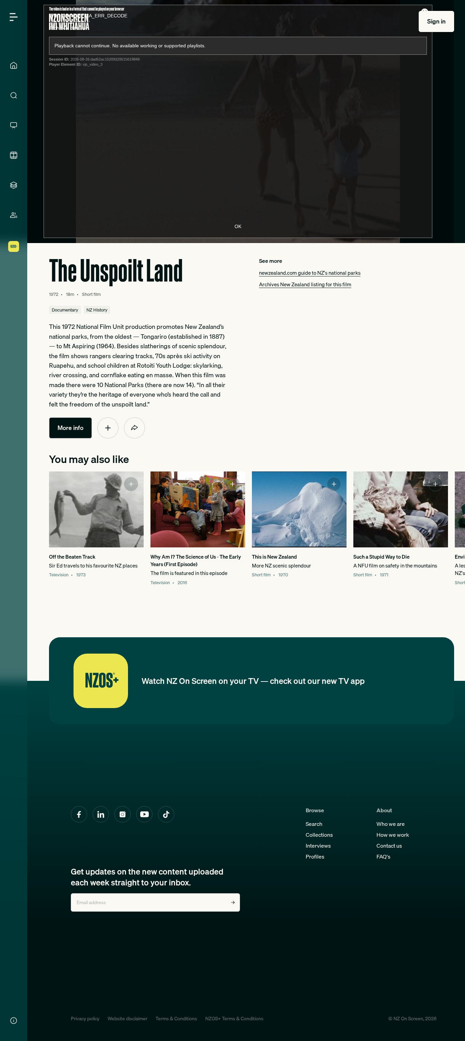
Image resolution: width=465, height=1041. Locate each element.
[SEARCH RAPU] (13, 95)
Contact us (389, 845)
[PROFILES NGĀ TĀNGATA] (13, 215)
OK (238, 226)
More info (70, 428)
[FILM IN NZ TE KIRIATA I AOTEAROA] (13, 155)
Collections (319, 834)
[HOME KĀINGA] (13, 65)
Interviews (318, 845)
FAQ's (383, 856)
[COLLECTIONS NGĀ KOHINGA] (13, 185)
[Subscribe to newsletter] (233, 902)
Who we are (390, 823)
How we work (392, 834)
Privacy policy (85, 1018)
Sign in (436, 21)
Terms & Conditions (176, 1018)
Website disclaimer (127, 1018)
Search (314, 823)
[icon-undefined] (107, 427)
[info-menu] (13, 1020)
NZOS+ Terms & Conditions (234, 1018)
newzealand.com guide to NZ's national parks (309, 273)
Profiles (315, 856)
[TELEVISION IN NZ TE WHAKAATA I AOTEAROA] (13, 125)
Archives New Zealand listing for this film (305, 284)
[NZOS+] (13, 246)
